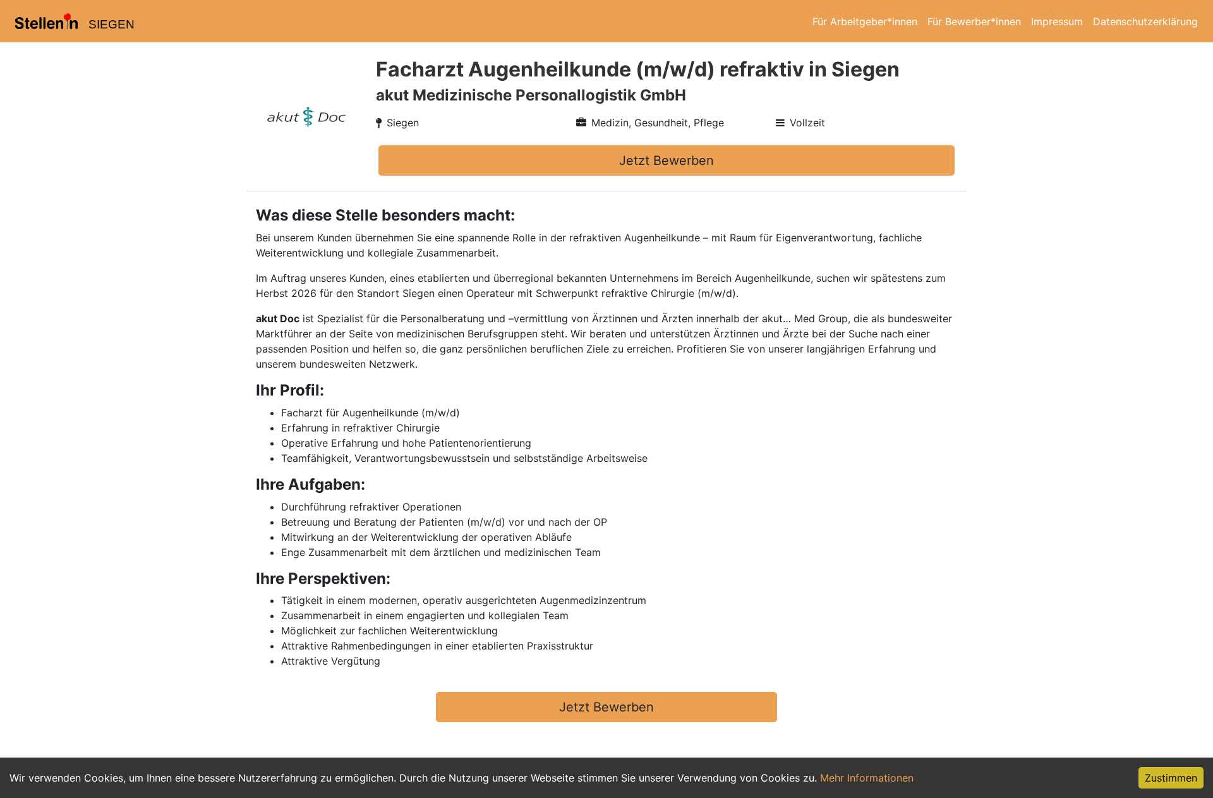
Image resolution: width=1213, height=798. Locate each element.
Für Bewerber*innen (974, 21)
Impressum (1057, 21)
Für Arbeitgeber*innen (864, 21)
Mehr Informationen (867, 777)
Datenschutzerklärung (1145, 21)
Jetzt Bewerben (666, 160)
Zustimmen (1171, 777)
